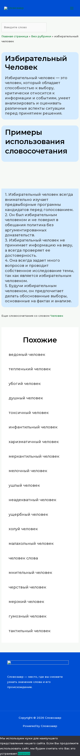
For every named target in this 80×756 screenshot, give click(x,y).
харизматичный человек (34, 441)
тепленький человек (30, 369)
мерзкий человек (26, 601)
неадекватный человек (32, 499)
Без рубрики (41, 36)
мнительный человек (30, 572)
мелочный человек (28, 470)
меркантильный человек (34, 456)
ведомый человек (27, 354)
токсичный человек (29, 412)
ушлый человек (24, 485)
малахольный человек (31, 543)
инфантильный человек (33, 427)
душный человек (26, 398)
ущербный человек (28, 514)
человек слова (23, 558)
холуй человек (23, 528)
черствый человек (27, 587)
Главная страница (14, 36)
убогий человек (25, 383)
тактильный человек (29, 630)
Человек (56, 315)
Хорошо (24, 753)
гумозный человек (27, 616)
